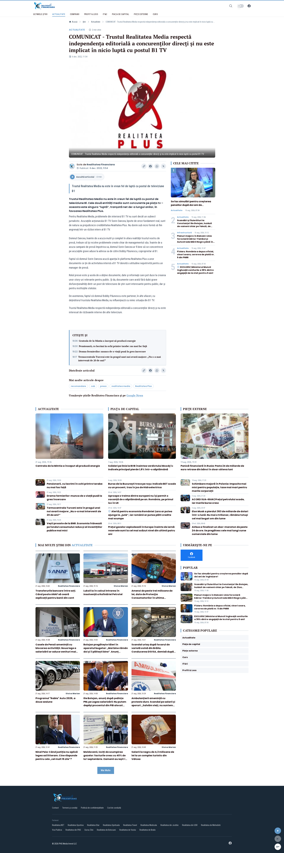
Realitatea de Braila (147, 830)
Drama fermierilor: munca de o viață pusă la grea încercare (112, 351)
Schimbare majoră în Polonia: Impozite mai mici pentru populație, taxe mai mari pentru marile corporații (219, 487)
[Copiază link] (144, 166)
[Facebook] (249, 6)
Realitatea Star (93, 825)
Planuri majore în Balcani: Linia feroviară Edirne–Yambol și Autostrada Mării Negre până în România (195, 240)
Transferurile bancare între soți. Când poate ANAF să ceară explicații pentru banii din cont (56, 594)
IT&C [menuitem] (105, 14)
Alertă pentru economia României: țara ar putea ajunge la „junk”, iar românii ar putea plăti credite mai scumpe (140, 515)
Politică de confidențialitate (92, 808)
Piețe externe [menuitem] (141, 14)
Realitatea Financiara (101, 164)
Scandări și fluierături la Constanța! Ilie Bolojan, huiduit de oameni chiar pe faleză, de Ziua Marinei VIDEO (194, 225)
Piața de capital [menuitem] (120, 14)
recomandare (78, 386)
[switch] (240, 6)
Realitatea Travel (130, 825)
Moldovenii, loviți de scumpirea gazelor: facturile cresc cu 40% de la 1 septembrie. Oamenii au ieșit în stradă (105, 757)
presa (103, 386)
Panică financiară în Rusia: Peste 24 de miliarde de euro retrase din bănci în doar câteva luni (212, 467)
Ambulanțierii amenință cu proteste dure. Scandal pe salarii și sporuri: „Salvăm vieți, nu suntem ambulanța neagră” (153, 704)
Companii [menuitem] (74, 14)
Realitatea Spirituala (111, 825)
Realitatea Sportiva (76, 825)
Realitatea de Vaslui (127, 830)
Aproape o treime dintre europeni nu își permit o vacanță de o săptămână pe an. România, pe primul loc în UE (140, 499)
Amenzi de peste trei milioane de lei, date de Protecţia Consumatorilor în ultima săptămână (151, 596)
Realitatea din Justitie (169, 825)
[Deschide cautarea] (231, 6)
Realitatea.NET (58, 825)
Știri (84, 22)
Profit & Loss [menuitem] (91, 14)
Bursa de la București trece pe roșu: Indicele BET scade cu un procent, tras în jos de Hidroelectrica (142, 485)
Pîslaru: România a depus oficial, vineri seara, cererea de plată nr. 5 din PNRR (195, 254)
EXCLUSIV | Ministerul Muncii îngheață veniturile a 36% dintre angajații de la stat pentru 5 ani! (195, 270)
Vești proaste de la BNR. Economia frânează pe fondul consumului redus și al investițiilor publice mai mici (74, 527)
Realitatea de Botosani (106, 830)
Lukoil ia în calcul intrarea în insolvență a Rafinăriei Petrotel (102, 592)
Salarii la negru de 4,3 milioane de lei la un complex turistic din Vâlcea (152, 755)
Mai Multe (105, 770)
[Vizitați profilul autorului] (72, 166)
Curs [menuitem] (155, 14)
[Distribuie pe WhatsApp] (157, 166)
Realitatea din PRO (73, 830)
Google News (134, 395)
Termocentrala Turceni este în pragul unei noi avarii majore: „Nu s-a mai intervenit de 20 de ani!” (119, 358)
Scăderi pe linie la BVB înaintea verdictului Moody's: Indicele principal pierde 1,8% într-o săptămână (140, 467)
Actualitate (95, 22)
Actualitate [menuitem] (58, 14)
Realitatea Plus (143, 386)
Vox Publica (57, 830)
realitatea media (121, 386)
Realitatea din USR (189, 825)
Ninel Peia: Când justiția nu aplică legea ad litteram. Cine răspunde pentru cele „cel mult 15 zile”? (57, 755)
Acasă (74, 22)
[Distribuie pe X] (163, 166)
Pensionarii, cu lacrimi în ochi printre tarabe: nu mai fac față (113, 346)
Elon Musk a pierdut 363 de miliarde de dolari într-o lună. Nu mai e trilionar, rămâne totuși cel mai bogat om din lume (220, 515)
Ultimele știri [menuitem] (40, 14)
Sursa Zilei (88, 830)
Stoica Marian (121, 586)
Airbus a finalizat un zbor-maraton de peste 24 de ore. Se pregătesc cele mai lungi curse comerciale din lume (219, 530)
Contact (55, 808)
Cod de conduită (114, 808)
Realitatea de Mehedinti (211, 825)
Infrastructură (184, 232)
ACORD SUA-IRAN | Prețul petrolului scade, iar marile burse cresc (218, 501)
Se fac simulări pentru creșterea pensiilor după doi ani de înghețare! (191, 205)
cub (93, 386)
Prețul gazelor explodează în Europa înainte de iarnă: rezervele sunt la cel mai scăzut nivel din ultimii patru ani (141, 530)
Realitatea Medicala (149, 825)
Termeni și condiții (69, 808)
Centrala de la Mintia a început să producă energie (107, 340)
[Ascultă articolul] (278, 830)
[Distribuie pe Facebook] (150, 166)
